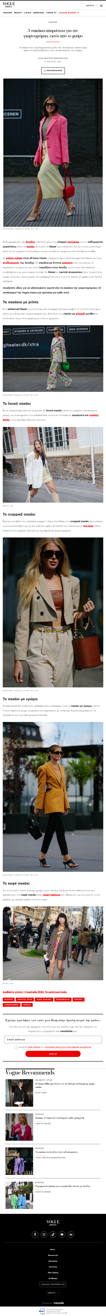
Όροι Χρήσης (53, 1273)
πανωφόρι (73, 242)
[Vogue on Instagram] (44, 1234)
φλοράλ (80, 313)
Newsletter (53, 1261)
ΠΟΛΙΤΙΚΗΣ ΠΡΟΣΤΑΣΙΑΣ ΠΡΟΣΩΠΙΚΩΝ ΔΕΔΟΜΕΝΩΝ (68, 1047)
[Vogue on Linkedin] (71, 1234)
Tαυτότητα (53, 1267)
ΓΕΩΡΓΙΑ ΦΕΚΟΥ (43, 1124)
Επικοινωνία (53, 1255)
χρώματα (67, 262)
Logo (53, 1224)
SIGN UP (53, 1054)
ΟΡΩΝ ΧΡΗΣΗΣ (34, 1047)
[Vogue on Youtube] (62, 1234)
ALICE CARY (41, 1093)
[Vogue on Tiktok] (53, 1234)
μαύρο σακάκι (14, 258)
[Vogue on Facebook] (35, 1234)
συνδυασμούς (11, 262)
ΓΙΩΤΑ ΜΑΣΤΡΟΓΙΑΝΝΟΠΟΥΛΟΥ (53, 58)
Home (52, 1250)
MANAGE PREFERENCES (53, 1284)
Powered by (47, 1303)
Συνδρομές (53, 1278)
